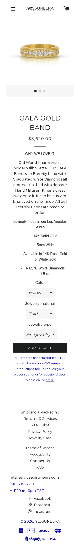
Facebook (42, 498)
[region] (40, 57)
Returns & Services (40, 419)
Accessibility (40, 454)
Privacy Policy (40, 432)
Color (40, 283)
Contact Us (40, 461)
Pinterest (42, 505)
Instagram (42, 511)
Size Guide (40, 425)
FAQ (40, 467)
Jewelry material (40, 303)
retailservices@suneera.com (34, 477)
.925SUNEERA (47, 521)
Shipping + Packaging (40, 412)
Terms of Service (40, 448)
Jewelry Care (40, 438)
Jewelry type (40, 324)
